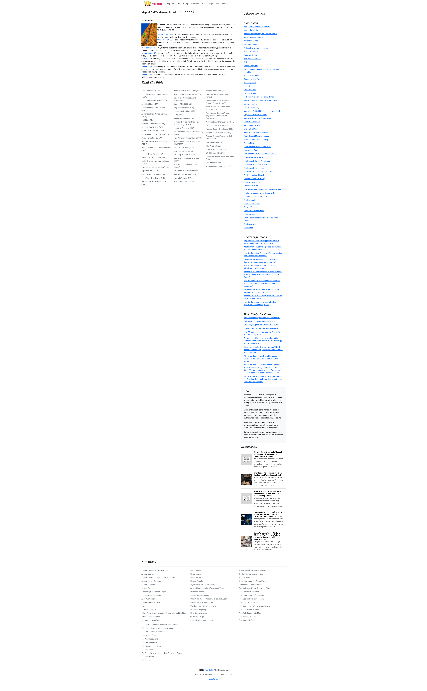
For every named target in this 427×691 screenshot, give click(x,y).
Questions (195, 4)
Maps (211, 4)
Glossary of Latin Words (253, 79)
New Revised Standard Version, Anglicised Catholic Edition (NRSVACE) (218, 115)
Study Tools (170, 4)
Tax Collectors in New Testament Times (260, 154)
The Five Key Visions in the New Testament (261, 328)
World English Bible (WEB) (216, 153)
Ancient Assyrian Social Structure (257, 27)
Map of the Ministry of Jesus (255, 115)
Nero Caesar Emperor (252, 125)
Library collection (250, 104)
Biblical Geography (251, 66)
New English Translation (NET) (185, 155)
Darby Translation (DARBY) (151, 138)
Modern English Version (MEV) (185, 118)
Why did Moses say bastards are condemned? (262, 318)
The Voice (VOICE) (213, 146)
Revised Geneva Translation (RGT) (219, 129)
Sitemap (198, 674)
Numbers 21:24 (163, 40)
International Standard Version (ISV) (188, 94)
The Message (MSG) (214, 142)
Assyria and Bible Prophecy (254, 51)
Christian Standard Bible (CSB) (153, 124)
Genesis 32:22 (162, 34)
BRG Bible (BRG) (147, 120)
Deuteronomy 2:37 (148, 48)
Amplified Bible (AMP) (150, 104)
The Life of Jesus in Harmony (255, 196)
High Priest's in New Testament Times (259, 97)
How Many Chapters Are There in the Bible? (261, 325)
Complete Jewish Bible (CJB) (152, 131)
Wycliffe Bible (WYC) (214, 163)
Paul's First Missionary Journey (256, 132)
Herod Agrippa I (250, 83)
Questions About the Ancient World (257, 147)
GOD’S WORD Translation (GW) (153, 174)
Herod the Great (250, 90)
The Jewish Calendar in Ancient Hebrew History (262, 189)
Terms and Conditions (223, 674)
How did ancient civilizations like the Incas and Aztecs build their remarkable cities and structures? (262, 283)
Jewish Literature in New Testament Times (261, 100)
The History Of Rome (252, 182)
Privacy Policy (208, 674)
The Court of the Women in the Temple (259, 172)
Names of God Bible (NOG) (184, 128)
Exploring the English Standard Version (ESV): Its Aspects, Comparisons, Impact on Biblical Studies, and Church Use (263, 349)
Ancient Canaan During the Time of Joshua (260, 34)
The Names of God (251, 200)
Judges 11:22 (146, 74)
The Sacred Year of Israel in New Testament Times (161, 653)
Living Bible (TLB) (180, 115)
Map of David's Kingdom (253, 108)
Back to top (213, 679)
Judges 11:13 (146, 66)
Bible (246, 62)
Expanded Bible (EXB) (149, 171)
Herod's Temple (250, 93)
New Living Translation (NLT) (185, 181)
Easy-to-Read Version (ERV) (152, 154)
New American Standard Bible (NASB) (188, 138)
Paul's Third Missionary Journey (256, 140)
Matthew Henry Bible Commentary (257, 118)
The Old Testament (251, 207)
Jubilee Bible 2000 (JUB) (183, 104)
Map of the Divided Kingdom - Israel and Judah (262, 111)
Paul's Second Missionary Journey (257, 136)
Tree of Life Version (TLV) (216, 149)
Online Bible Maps (251, 129)
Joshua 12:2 (146, 58)
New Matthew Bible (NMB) (216, 91)
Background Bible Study (253, 59)
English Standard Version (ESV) (153, 157)
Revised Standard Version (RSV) (218, 133)
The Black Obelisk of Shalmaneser (257, 161)
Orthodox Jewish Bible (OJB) (217, 125)
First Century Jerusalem (253, 75)
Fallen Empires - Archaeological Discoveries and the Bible (163, 613)
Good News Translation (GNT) (153, 178)
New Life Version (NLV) (183, 178)
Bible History (183, 4)
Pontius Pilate (249, 143)
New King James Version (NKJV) (186, 174)
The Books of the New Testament (257, 164)
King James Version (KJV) (184, 108)
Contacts (225, 4)
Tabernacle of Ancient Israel (255, 150)
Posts (204, 4)
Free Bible (209, 670)
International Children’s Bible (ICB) (187, 91)
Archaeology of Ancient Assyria (256, 48)
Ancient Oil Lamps (251, 41)
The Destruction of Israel (254, 175)
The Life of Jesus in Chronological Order (259, 193)
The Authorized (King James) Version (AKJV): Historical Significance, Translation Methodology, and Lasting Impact (263, 341)
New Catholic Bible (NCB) (184, 148)
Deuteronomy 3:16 (148, 53)
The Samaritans (250, 224)
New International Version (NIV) (186, 171)
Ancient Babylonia (251, 30)
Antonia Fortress (250, 44)
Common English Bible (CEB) (152, 127)
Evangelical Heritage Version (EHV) (155, 167)
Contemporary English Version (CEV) (155, 134)
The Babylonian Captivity (253, 157)
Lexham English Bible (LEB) (184, 111)
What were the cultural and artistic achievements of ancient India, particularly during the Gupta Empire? (263, 274)
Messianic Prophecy (252, 122)
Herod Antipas (249, 86)
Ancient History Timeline (253, 37)
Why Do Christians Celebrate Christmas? (259, 321)
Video (217, 4)
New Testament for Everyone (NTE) (220, 122)
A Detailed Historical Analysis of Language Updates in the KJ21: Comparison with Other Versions (261, 358)
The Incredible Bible (251, 186)
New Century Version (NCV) (184, 151)
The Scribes (248, 228)
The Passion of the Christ (254, 211)
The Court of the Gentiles (254, 168)
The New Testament (252, 204)
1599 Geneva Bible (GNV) (151, 91)
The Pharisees (249, 214)
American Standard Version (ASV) (154, 101)
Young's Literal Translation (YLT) (218, 166)
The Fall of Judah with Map (254, 179)
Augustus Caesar (250, 55)
